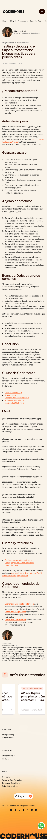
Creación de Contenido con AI (17, 397)
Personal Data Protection (12, 780)
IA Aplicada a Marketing (14, 403)
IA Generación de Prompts (15, 400)
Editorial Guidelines (10, 786)
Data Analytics (8, 738)
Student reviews (8, 756)
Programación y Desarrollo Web (29, 21)
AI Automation (10, 395)
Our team (6, 777)
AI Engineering (8, 735)
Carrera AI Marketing (13, 392)
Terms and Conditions (11, 783)
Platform (5, 759)
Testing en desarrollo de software (18, 560)
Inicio (4, 21)
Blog (12, 21)
